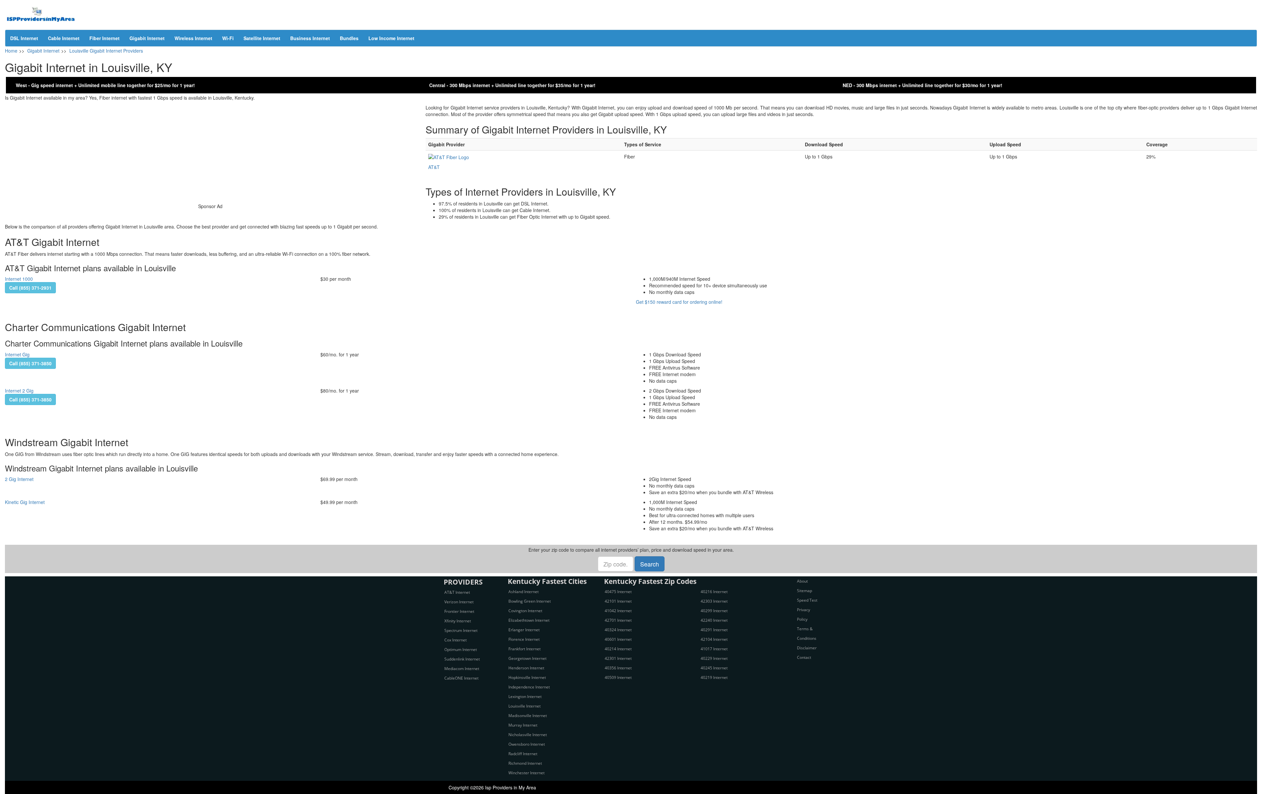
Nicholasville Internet (527, 734)
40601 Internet (618, 639)
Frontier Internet (459, 611)
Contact (804, 657)
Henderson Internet (526, 668)
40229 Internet (714, 658)
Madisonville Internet (527, 715)
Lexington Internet (525, 696)
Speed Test (807, 600)
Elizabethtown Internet (528, 620)
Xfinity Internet (457, 621)
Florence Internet (524, 639)
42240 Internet (714, 620)
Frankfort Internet (524, 649)
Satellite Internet (262, 38)
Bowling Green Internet (529, 601)
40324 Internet (618, 630)
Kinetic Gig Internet (25, 502)
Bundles (349, 38)
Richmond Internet (525, 763)
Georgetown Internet (527, 658)
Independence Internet (529, 687)
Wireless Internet (193, 38)
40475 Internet (618, 591)
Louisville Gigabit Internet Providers (106, 50)
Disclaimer (807, 648)
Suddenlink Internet (462, 659)
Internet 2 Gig (19, 390)
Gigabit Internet (147, 38)
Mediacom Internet (461, 668)
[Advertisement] (210, 150)
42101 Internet (618, 601)
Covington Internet (525, 611)
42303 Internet (714, 601)
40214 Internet (618, 649)
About (802, 581)
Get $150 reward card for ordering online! (679, 302)
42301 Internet (618, 658)
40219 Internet (714, 677)
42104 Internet (714, 639)
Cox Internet (455, 640)
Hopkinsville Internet (527, 677)
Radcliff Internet (522, 754)
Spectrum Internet (461, 630)
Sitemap (804, 590)
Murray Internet (522, 725)
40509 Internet (618, 677)
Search (649, 564)
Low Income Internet (391, 38)
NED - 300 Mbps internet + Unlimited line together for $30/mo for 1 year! (922, 85)
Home (11, 50)
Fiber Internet (104, 38)
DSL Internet (24, 38)
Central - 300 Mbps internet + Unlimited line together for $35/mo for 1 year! (512, 85)
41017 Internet (714, 649)
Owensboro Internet (526, 744)
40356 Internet (618, 668)
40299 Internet (714, 611)
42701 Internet (618, 620)
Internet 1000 (19, 279)
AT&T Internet (457, 592)
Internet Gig (17, 354)
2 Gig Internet (19, 479)
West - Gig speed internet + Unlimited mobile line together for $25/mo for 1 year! (105, 85)
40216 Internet (714, 591)
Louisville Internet (524, 706)
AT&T (434, 167)
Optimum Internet (460, 649)
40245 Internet (714, 668)
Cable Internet (64, 38)
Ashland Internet (523, 591)
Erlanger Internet (524, 630)
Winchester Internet (526, 773)
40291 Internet (714, 630)
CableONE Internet (461, 678)
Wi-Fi (228, 38)
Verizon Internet (459, 602)
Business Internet (310, 38)
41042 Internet (618, 611)
